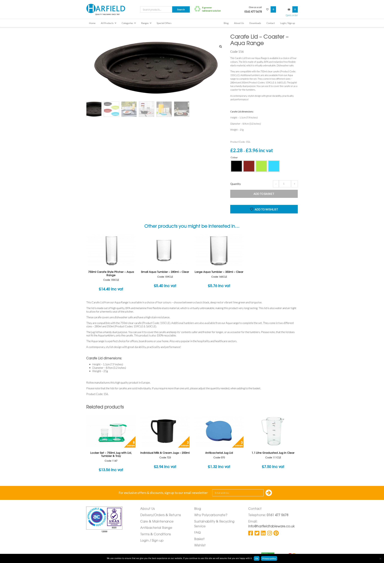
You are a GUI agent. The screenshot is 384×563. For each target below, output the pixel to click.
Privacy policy (269, 558)
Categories (127, 23)
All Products (107, 23)
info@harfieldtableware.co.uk (271, 526)
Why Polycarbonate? (210, 515)
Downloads (255, 23)
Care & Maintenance (157, 521)
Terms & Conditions (155, 534)
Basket (199, 539)
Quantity (235, 183)
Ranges (145, 23)
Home (92, 23)
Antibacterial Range (156, 528)
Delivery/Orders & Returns (160, 515)
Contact (270, 23)
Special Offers (164, 23)
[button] (220, 46)
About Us (239, 23)
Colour (234, 157)
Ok (256, 558)
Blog (226, 23)
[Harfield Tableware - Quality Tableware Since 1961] (105, 9)
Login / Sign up (287, 23)
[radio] (236, 166)
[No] (380, 558)
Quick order (292, 15)
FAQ (197, 532)
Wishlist (200, 545)
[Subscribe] (269, 493)
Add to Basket (264, 193)
